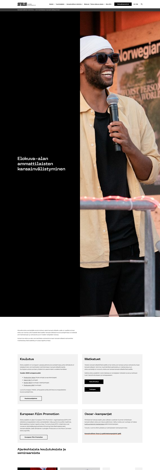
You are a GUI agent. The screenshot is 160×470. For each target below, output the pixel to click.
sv (135, 4)
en (137, 4)
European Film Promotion (34, 437)
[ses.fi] (27, 4)
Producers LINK (29, 385)
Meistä (51, 4)
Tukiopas (92, 389)
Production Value (29, 377)
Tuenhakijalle (60, 4)
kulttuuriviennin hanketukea (94, 424)
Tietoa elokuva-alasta (96, 4)
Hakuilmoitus (94, 381)
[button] (142, 4)
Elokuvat (86, 4)
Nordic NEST (28, 382)
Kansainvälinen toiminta (74, 4)
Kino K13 (108, 4)
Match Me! (27, 380)
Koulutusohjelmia (31, 398)
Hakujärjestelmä (123, 4)
